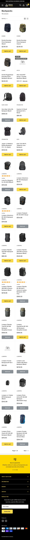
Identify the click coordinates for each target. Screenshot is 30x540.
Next (25, 450)
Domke (3, 36)
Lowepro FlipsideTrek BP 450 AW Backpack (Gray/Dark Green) (22, 327)
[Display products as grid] (25, 18)
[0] (27, 5)
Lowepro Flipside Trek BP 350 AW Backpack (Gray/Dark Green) (7, 327)
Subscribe (7, 511)
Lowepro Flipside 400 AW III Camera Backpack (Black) (7, 288)
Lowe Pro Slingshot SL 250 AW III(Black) (7, 181)
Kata (18, 139)
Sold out (7, 120)
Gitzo (18, 70)
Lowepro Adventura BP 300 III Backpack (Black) (7, 217)
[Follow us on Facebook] (3, 521)
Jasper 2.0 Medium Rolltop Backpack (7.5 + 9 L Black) (7, 145)
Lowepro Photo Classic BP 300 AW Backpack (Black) (7, 433)
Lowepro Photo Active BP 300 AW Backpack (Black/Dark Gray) (22, 397)
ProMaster (20, 104)
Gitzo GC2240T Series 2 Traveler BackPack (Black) (21, 76)
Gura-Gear (5, 104)
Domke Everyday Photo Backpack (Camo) (21, 42)
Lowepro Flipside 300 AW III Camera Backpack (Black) (22, 251)
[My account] (23, 5)
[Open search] (20, 5)
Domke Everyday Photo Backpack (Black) (6, 42)
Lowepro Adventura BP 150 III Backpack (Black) (22, 179)
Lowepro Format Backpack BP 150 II (7, 361)
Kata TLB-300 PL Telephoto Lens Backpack (21, 145)
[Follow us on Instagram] (6, 521)
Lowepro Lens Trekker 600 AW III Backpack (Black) (22, 362)
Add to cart (7, 51)
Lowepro (4, 173)
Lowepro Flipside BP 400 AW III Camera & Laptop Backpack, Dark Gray (22, 290)
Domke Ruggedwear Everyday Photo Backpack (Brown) (7, 76)
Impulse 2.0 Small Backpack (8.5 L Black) (22, 110)
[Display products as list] (27, 18)
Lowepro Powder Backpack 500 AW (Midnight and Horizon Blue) (22, 434)
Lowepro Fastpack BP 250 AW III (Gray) (22, 213)
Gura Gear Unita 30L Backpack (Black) (7, 110)
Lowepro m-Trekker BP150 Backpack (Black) (7, 396)
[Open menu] (2, 5)
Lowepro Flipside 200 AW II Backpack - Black (7, 251)
